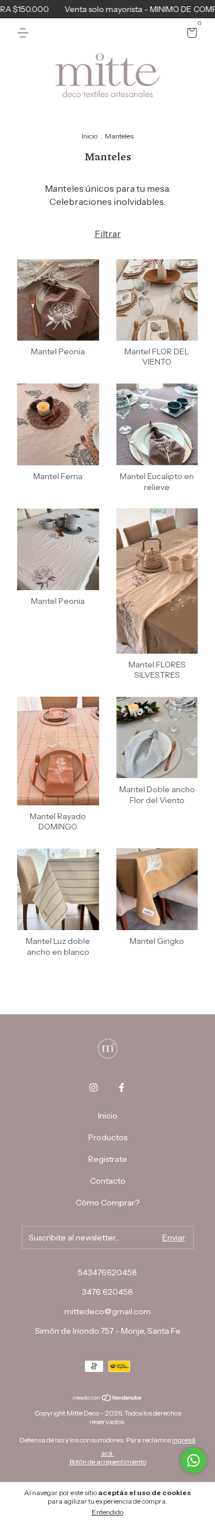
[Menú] (25, 33)
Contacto (108, 1181)
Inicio (89, 136)
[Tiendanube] (107, 1398)
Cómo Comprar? (107, 1202)
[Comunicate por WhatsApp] (193, 1460)
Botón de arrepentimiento (107, 1461)
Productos (107, 1137)
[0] (190, 34)
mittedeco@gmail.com (107, 1311)
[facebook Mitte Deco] (121, 1087)
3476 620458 (107, 1292)
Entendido (107, 1512)
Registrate (107, 1159)
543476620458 (107, 1272)
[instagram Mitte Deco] (93, 1087)
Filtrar (108, 233)
